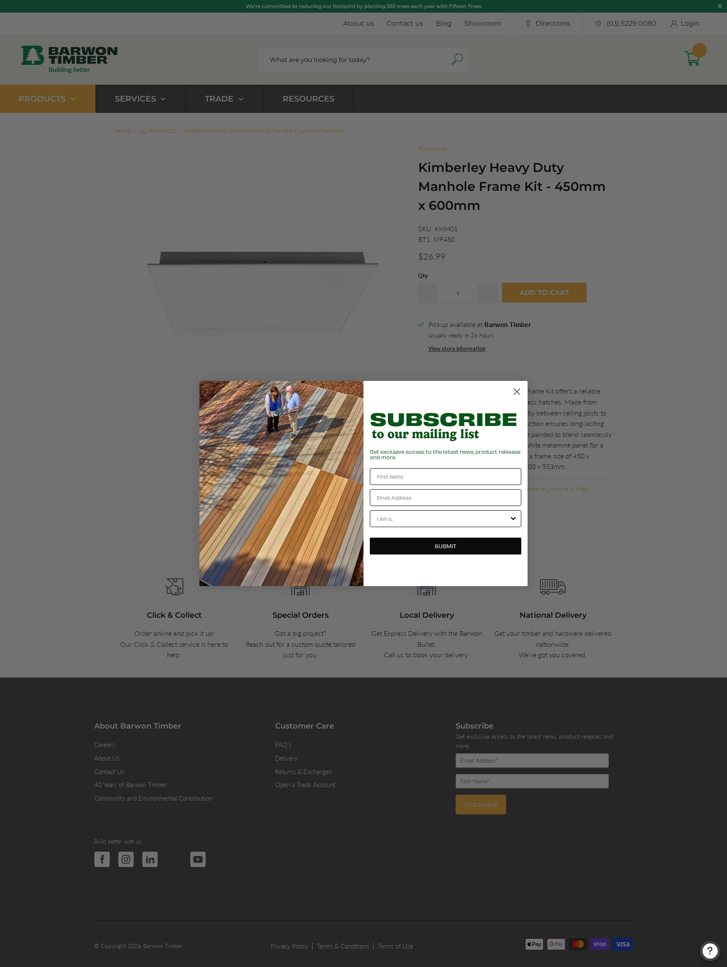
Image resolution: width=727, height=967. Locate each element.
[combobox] (443, 519)
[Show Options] (513, 519)
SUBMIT (445, 545)
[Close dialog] (516, 391)
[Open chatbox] (710, 951)
